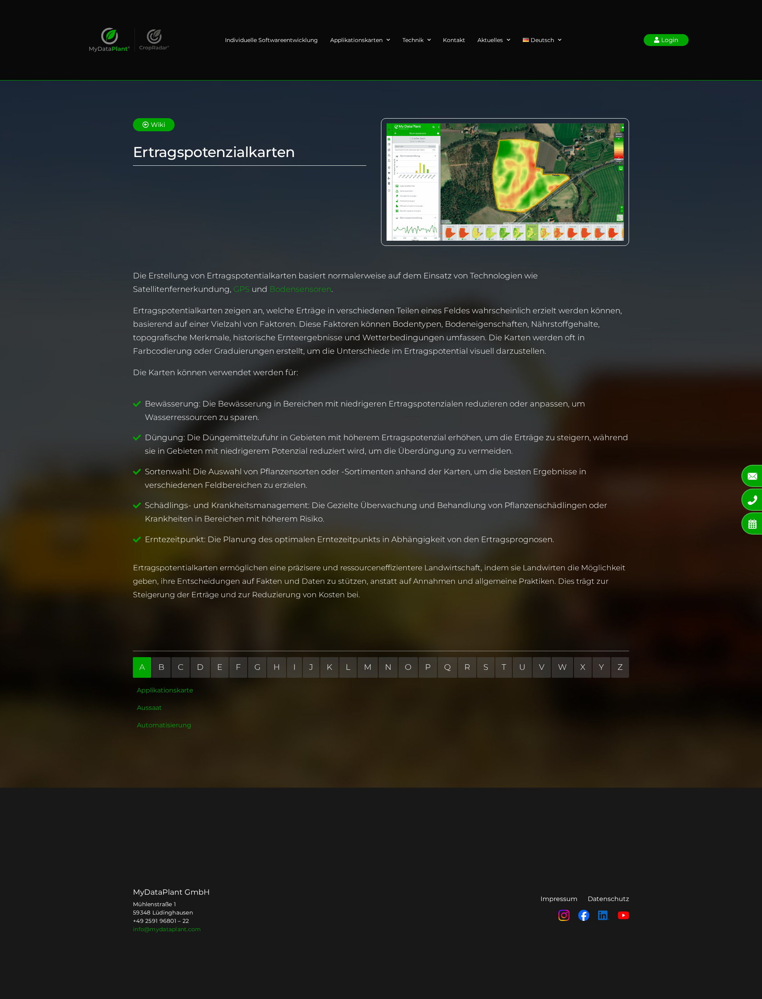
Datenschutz (608, 899)
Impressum (559, 899)
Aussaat (149, 707)
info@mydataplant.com (167, 929)
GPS (242, 289)
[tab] (142, 667)
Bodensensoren (300, 289)
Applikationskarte (165, 690)
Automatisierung (164, 725)
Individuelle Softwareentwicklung (271, 40)
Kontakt (454, 40)
